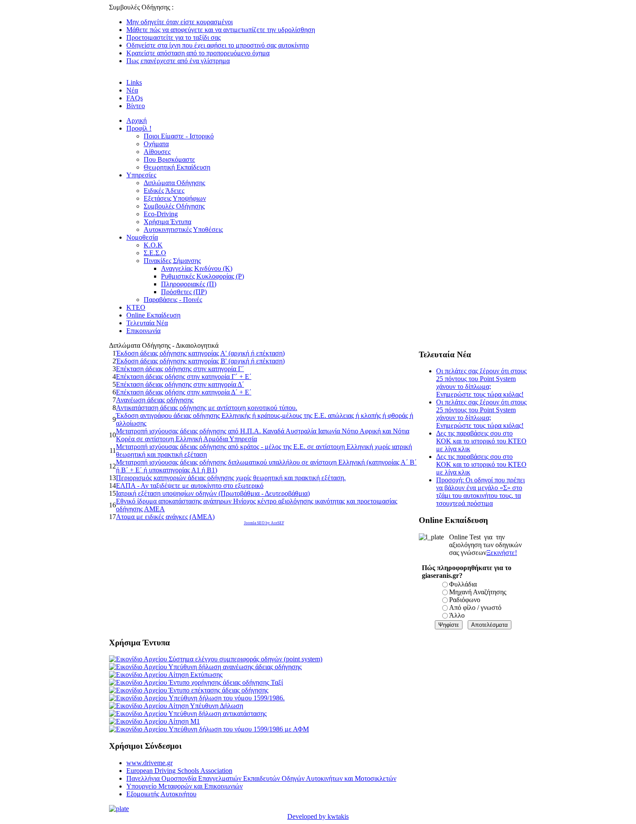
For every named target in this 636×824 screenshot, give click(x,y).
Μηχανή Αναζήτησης (477, 592)
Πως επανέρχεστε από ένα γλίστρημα (178, 60)
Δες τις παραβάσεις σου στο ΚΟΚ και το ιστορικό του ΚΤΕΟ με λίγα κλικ (481, 441)
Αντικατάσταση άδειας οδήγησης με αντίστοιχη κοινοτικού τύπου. (206, 407)
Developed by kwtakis (318, 816)
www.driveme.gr (149, 762)
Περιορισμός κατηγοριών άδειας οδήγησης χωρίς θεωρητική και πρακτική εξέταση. (231, 477)
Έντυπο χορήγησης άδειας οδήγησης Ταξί (225, 682)
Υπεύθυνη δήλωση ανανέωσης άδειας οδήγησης (234, 666)
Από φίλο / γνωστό (475, 607)
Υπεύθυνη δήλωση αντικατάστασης (217, 713)
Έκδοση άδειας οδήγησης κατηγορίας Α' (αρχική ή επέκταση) (200, 353)
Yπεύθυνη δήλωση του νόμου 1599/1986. (226, 698)
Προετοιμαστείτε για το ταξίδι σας (173, 37)
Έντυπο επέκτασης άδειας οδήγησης (217, 690)
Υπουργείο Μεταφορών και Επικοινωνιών (184, 786)
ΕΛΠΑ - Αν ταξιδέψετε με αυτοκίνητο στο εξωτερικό (189, 485)
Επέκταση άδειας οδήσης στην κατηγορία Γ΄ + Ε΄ (183, 376)
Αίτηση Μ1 (183, 721)
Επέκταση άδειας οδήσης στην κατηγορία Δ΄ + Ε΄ (183, 392)
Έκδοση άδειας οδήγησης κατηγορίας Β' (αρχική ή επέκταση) (200, 361)
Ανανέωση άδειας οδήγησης (154, 400)
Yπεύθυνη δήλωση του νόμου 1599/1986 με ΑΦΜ (238, 729)
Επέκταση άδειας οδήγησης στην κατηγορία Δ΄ (180, 384)
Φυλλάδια (463, 584)
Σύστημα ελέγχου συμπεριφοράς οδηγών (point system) (244, 659)
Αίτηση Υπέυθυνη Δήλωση (205, 705)
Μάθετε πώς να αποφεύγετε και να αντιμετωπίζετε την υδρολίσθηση (220, 29)
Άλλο (457, 615)
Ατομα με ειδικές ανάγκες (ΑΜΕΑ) (165, 516)
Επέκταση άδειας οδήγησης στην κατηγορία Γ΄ (180, 368)
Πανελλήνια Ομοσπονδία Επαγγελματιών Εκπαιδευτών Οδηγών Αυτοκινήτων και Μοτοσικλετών (261, 778)
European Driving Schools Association (179, 770)
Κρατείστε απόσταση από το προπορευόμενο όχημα (198, 53)
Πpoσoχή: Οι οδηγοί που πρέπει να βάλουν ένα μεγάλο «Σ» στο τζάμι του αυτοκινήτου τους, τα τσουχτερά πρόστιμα (480, 491)
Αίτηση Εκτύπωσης (194, 674)
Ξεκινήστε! (501, 552)
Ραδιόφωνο (464, 599)
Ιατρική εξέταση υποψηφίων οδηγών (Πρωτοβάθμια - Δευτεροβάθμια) (213, 493)
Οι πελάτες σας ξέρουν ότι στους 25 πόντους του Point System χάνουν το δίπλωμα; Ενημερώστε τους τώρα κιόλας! (481, 382)
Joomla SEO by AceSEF (264, 523)
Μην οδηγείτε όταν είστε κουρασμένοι (179, 22)
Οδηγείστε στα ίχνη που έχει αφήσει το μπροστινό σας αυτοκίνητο (217, 45)
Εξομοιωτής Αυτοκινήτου (161, 794)
